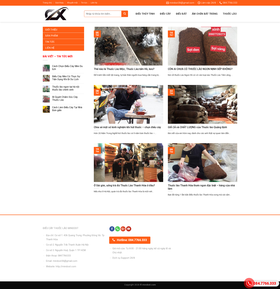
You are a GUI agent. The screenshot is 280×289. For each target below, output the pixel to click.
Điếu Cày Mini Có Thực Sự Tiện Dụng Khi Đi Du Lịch (66, 78)
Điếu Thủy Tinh (145, 13)
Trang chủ (47, 3)
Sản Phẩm (51, 35)
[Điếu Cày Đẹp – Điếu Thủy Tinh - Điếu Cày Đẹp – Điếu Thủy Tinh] (61, 14)
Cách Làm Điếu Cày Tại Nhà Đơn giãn (67, 109)
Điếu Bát (181, 13)
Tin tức (84, 3)
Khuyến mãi (72, 3)
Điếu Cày (165, 13)
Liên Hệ (49, 47)
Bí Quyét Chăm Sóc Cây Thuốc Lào (65, 98)
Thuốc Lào (230, 13)
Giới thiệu (59, 3)
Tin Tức (50, 41)
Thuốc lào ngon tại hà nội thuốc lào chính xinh (65, 88)
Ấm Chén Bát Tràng (205, 13)
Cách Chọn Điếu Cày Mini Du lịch (67, 68)
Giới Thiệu (51, 29)
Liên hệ (94, 3)
